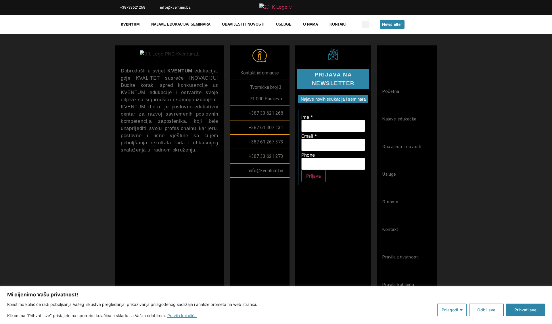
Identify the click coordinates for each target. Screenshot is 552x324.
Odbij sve (486, 309)
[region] (276, 305)
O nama (310, 24)
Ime (307, 117)
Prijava (313, 176)
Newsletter (392, 24)
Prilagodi (450, 309)
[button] (365, 24)
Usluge (284, 24)
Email (309, 136)
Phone (308, 155)
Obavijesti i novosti (243, 24)
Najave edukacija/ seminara (180, 24)
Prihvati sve (525, 309)
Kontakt (338, 24)
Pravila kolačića (182, 315)
